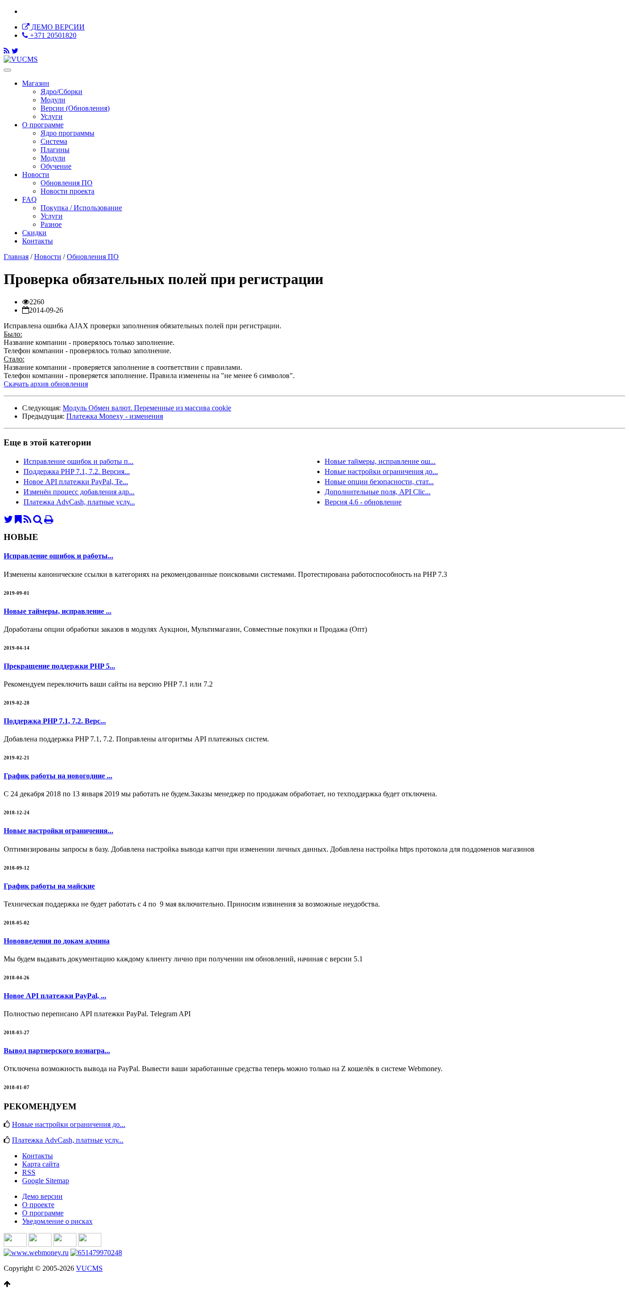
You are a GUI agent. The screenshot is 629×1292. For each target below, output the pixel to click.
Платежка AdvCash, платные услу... (79, 502)
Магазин (35, 83)
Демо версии (42, 1196)
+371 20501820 (52, 35)
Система (54, 141)
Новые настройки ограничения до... (381, 471)
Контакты (37, 241)
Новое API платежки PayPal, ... (55, 996)
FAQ (29, 199)
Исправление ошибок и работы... (58, 556)
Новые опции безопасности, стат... (379, 482)
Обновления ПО (93, 257)
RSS (28, 1172)
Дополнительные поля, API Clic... (378, 492)
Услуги (52, 116)
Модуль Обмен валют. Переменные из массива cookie (147, 408)
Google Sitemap (45, 1181)
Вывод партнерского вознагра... (57, 1051)
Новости (35, 174)
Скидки (34, 233)
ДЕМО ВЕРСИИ (57, 27)
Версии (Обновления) (75, 108)
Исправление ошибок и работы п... (78, 461)
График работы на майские (49, 886)
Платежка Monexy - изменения (114, 416)
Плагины (55, 150)
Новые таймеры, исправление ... (57, 611)
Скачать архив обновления (46, 384)
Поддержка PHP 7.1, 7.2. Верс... (55, 721)
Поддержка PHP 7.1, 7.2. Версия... (76, 471)
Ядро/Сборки (61, 91)
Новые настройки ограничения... (58, 831)
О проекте (38, 1205)
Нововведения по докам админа (57, 941)
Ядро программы (67, 133)
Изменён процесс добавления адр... (78, 492)
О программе (43, 125)
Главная (16, 257)
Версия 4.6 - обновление (363, 502)
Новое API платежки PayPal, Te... (75, 482)
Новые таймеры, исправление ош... (380, 461)
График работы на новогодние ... (58, 776)
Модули (53, 100)
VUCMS (89, 1268)
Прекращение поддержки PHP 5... (59, 666)
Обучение (56, 166)
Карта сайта (40, 1164)
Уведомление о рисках (57, 1221)
